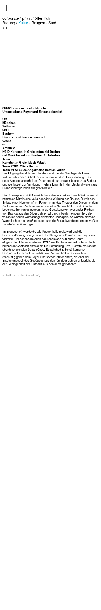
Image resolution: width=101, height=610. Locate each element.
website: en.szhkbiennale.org (21, 275)
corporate (10, 18)
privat (27, 18)
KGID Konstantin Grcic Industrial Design (31, 151)
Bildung (8, 22)
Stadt (52, 22)
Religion (38, 22)
